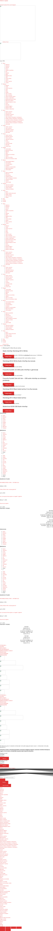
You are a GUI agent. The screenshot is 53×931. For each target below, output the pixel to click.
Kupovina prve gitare (4, 503)
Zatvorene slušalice (9, 185)
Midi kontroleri (8, 113)
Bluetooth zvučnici (9, 150)
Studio (4, 171)
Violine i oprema (9, 127)
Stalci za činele (8, 93)
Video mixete (8, 182)
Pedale (7, 92)
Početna (1, 345)
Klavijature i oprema (10, 114)
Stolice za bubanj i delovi (10, 96)
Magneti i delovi (9, 75)
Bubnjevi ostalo (9, 107)
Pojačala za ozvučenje (10, 154)
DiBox (7, 153)
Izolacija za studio (9, 179)
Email (1, 756)
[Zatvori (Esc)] (19, 928)
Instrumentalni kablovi (10, 161)
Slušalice (4, 183)
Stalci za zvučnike (9, 157)
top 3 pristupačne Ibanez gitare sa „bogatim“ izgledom (11, 496)
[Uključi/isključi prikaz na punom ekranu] (8, 928)
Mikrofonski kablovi (9, 168)
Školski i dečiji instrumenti (11, 193)
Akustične (7, 66)
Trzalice (7, 82)
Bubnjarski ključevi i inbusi (11, 102)
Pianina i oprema (9, 111)
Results (4, 782)
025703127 (2, 3)
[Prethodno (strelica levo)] (2, 930)
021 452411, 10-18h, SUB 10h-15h (43, 2)
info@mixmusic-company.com (12, 3)
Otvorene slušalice (9, 186)
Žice (6, 71)
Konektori (7, 165)
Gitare (4, 63)
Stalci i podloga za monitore (11, 178)
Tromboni (7, 142)
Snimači (7, 180)
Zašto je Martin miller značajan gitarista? (8, 489)
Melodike (7, 144)
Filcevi (7, 103)
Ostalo (4, 190)
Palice (7, 91)
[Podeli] (13, 928)
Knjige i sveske (9, 194)
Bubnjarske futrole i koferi (11, 99)
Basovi (7, 69)
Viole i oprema (8, 128)
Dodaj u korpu (8, 356)
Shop (4, 198)
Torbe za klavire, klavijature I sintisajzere (14, 121)
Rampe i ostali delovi (10, 98)
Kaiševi (7, 80)
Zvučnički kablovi (9, 164)
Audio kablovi (8, 162)
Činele (7, 86)
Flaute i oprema (9, 135)
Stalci (7, 77)
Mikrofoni (7, 174)
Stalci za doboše (9, 95)
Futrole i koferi (8, 78)
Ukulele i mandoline (9, 70)
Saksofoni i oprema (9, 139)
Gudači (4, 125)
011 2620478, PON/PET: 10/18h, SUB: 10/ (17, 2)
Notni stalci (8, 132)
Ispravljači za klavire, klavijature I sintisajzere (15, 120)
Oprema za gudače (9, 131)
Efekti (7, 74)
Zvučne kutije (8, 149)
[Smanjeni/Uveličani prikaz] (2, 928)
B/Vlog (4, 200)
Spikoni (7, 156)
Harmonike (8, 124)
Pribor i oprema (9, 81)
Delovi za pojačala (9, 172)
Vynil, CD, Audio (9, 196)
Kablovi (4, 160)
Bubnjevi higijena (9, 106)
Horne (7, 140)
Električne (7, 64)
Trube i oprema (9, 138)
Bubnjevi (4, 84)
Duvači (4, 133)
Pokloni (7, 197)
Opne (7, 89)
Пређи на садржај (4, 0)
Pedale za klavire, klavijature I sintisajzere (14, 118)
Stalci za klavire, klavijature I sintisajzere (14, 117)
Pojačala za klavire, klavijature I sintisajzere (14, 122)
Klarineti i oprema (9, 136)
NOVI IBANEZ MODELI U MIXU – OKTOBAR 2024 (9, 482)
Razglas (4, 147)
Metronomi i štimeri (9, 100)
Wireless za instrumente (10, 167)
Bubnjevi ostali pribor (10, 109)
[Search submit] (2, 780)
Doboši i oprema (9, 88)
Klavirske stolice (9, 115)
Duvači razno (8, 146)
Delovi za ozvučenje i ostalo (11, 158)
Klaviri (4, 110)
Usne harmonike (9, 143)
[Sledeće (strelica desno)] (8, 930)
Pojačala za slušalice (10, 189)
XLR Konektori (8, 169)
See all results (5, 785)
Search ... (2, 777)
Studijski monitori (9, 176)
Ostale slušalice (9, 187)
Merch (7, 191)
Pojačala (7, 73)
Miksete (7, 151)
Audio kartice (8, 175)
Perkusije (7, 104)
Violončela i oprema (10, 129)
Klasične (7, 67)
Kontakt (4, 201)
